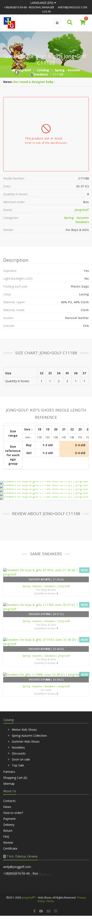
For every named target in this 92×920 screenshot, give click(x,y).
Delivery (8, 825)
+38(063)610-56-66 (15, 7)
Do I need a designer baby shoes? (39, 82)
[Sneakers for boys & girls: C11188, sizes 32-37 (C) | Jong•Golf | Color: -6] (46, 490)
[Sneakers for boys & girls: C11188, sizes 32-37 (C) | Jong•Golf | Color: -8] (46, 498)
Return (7, 831)
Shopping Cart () (15, 778)
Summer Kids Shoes (26, 741)
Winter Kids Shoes (24, 730)
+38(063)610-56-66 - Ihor (20, 873)
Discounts (19, 753)
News (7, 807)
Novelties (18, 747)
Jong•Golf (81, 210)
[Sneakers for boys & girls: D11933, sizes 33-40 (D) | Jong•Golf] (46, 642)
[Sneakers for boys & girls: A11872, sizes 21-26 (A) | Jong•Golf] (46, 572)
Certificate (10, 848)
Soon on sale (21, 759)
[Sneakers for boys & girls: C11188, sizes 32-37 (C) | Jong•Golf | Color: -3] (46, 486)
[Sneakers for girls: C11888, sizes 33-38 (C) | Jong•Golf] (46, 674)
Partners (9, 772)
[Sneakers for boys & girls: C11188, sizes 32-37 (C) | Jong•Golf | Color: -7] (46, 494)
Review (8, 842)
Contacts (9, 801)
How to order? (13, 813)
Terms (50, 901)
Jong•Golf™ (29, 897)
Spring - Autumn (76, 218)
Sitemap (9, 784)
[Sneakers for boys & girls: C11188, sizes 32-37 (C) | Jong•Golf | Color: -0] (46, 482)
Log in (46, 11)
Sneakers (82, 222)
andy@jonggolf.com (72, 7)
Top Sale (18, 765)
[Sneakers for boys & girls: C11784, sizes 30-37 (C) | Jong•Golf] (46, 607)
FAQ (6, 837)
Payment (9, 819)
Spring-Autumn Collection (29, 735)
